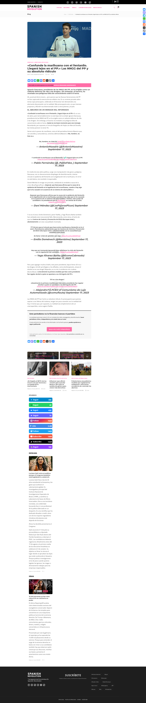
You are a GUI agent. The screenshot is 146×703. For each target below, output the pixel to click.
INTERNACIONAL (73, 352)
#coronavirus (94, 678)
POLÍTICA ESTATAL (62, 378)
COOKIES (79, 699)
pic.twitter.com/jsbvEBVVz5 (57, 143)
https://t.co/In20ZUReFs (57, 202)
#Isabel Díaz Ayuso (107, 682)
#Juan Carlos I (94, 685)
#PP (112, 685)
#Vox (100, 689)
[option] (37, 375)
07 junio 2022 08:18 (79, 390)
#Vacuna (93, 689)
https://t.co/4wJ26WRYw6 (70, 236)
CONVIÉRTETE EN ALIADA (85, 7)
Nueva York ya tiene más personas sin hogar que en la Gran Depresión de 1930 (72, 357)
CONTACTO (40, 2)
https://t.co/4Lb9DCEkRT (69, 252)
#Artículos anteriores (96, 674)
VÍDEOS (74, 7)
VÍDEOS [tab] (31, 576)
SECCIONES (66, 7)
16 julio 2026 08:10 (37, 571)
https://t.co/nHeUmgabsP (46, 286)
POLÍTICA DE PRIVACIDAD (70, 699)
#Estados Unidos (95, 682)
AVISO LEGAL (61, 699)
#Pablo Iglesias (104, 685)
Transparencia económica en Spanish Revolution (38, 680)
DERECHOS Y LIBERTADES (34, 62)
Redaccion (29, 388)
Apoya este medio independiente (59, 329)
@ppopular (61, 200)
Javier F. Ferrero (30, 74)
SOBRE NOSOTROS (31, 2)
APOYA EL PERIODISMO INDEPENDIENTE (65, 85)
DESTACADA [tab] (33, 453)
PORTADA (59, 7)
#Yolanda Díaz (108, 689)
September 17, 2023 (72, 240)
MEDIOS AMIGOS (97, 7)
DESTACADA (70, 14)
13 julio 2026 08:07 (37, 660)
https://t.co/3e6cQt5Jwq (66, 141)
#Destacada (103, 678)
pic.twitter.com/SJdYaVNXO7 (66, 286)
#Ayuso (106, 674)
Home (65, 14)
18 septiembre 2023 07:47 (39, 74)
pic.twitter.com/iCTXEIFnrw (67, 159)
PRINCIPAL (80, 352)
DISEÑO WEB (84, 699)
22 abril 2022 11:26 (57, 390)
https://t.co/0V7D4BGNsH (46, 159)
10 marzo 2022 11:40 (36, 388)
